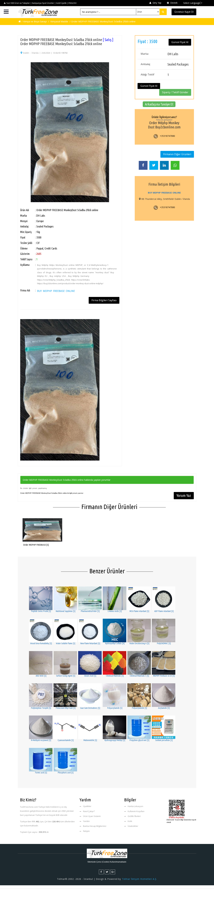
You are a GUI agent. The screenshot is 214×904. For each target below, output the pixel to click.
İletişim (86, 831)
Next (123, 118)
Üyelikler (87, 806)
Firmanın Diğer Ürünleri (177, 154)
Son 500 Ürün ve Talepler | (18, 3)
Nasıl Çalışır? (89, 811)
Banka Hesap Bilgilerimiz (94, 826)
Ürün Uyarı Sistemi (92, 816)
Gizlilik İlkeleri (134, 816)
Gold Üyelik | (62, 3)
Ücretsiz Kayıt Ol (183, 12)
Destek (173, 2)
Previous (16, 118)
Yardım (86, 821)
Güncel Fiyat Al (179, 42)
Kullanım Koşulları (136, 811)
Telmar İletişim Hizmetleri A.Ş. (139, 878)
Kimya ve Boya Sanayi (35, 21)
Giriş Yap (156, 2)
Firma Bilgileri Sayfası (104, 300)
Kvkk (130, 821)
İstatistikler (133, 826)
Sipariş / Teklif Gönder (175, 92)
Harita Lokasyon (135, 806)
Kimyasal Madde (59, 21)
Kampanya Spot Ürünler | (44, 3)
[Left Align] (163, 11)
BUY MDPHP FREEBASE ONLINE (56, 291)
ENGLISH (72, 3)
